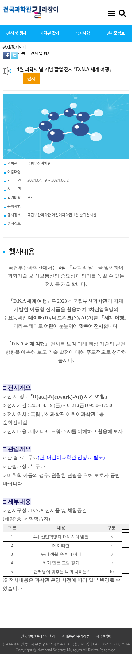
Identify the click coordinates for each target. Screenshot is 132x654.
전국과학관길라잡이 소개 (38, 636)
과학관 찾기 (49, 33)
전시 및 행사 (16, 33)
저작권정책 (103, 636)
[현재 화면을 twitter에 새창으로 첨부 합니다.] (14, 55)
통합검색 (122, 13)
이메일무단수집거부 (75, 636)
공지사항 (82, 33)
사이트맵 (111, 13)
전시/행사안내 (14, 47)
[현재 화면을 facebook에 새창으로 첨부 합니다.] (7, 55)
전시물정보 (116, 33)
